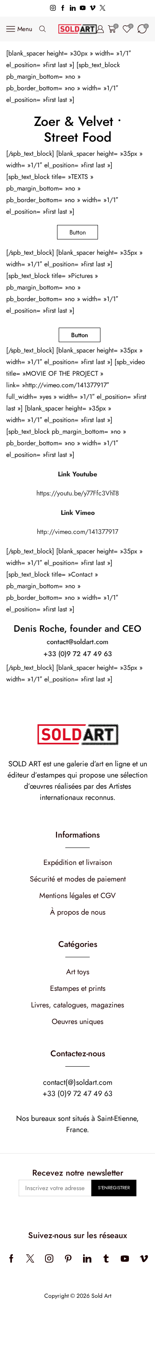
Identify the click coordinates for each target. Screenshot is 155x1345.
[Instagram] (53, 8)
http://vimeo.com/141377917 (77, 531)
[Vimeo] (92, 8)
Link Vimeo (78, 512)
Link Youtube (77, 474)
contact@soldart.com (77, 642)
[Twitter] (102, 8)
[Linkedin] (73, 8)
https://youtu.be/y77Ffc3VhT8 (77, 493)
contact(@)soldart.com (77, 1082)
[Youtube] (83, 8)
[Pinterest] (68, 1258)
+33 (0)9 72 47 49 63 (77, 654)
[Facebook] (63, 8)
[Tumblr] (106, 1258)
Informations (77, 835)
